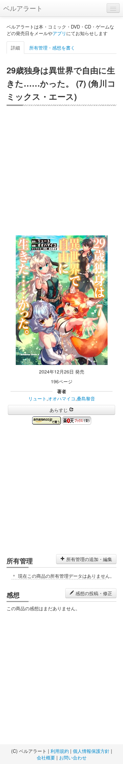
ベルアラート (23, 8)
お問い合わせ (73, 757)
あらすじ (59, 410)
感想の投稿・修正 (93, 593)
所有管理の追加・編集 (88, 559)
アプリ (59, 33)
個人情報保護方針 (91, 751)
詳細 (15, 47)
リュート (37, 398)
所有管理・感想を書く (52, 47)
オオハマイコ (61, 398)
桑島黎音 (86, 398)
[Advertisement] (61, 170)
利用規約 (60, 751)
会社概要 (46, 757)
